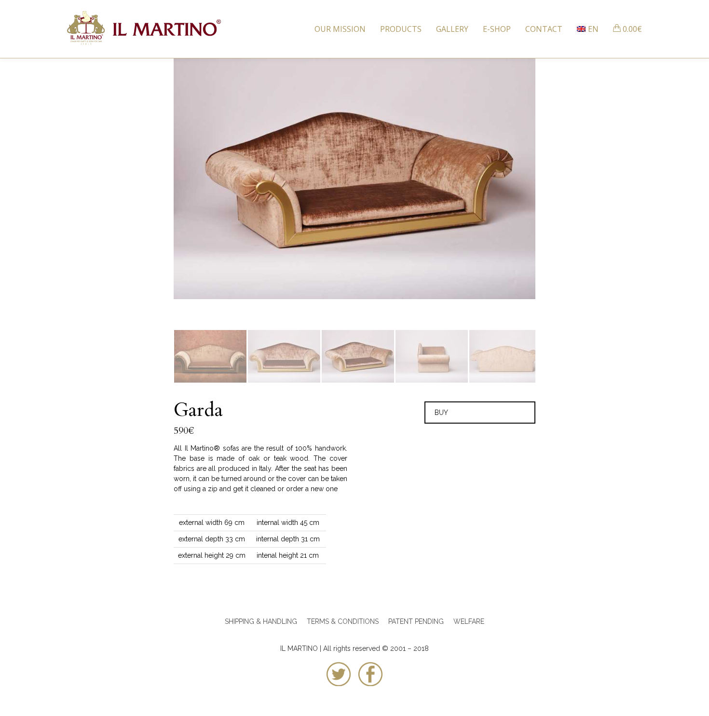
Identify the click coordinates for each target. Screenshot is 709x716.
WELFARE (468, 621)
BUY (441, 412)
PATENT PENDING (417, 621)
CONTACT (543, 29)
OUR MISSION (340, 29)
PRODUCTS (401, 29)
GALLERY (452, 29)
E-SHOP (497, 29)
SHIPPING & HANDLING (261, 621)
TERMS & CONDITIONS (343, 621)
